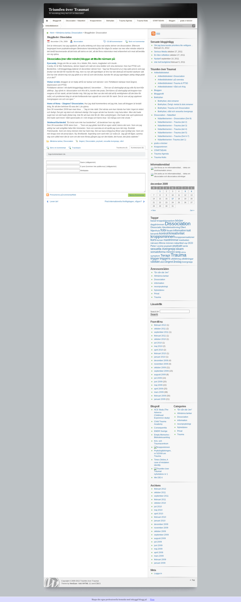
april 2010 (158, 350)
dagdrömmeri (157, 224)
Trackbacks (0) (121, 148)
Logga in (158, 573)
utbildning (176, 258)
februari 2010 (160, 353)
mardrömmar (171, 239)
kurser (160, 240)
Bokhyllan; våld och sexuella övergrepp (175, 111)
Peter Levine (157, 246)
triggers (165, 258)
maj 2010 (158, 346)
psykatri (99, 141)
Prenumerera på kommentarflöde (63, 195)
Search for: (155, 311)
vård (121, 141)
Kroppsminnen (95, 21)
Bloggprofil (57, 21)
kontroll (164, 233)
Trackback (76, 148)
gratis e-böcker (186, 21)
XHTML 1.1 (86, 583)
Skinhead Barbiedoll (56, 122)
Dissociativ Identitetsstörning (165, 227)
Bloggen (172, 21)
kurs (153, 239)
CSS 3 (97, 583)
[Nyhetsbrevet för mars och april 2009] (162, 474)
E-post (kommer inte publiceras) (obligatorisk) (98, 166)
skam (180, 249)
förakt (170, 230)
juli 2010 (158, 343)
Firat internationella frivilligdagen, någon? (123, 201)
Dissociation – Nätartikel (75, 21)
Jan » (192, 210)
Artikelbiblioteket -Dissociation (171, 76)
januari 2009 (159, 399)
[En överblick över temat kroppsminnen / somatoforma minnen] (162, 447)
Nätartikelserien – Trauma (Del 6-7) (173, 136)
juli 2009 (158, 378)
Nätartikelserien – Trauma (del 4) (172, 129)
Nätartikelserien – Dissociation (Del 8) (174, 118)
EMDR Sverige (160, 431)
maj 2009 (158, 385)
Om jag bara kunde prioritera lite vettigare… (173, 45)
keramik (155, 233)
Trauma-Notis (142, 21)
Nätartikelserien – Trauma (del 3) (172, 125)
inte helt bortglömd (162, 62)
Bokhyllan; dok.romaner (168, 101)
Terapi (165, 255)
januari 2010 (159, 357)
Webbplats (84, 170)
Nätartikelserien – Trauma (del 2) (172, 122)
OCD (190, 243)
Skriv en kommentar (137, 41)
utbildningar (187, 258)
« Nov (153, 210)
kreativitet (176, 233)
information (179, 230)
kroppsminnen (163, 236)
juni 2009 (158, 382)
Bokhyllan (110, 21)
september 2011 (161, 332)
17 (173, 199)
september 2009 (161, 371)
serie (185, 246)
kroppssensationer (184, 237)
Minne (162, 243)
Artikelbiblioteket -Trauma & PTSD (173, 83)
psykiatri (177, 245)
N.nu (152, 599)
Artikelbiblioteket (51, 26)
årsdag (177, 261)
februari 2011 (160, 336)
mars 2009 (159, 392)
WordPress (52, 582)
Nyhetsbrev (159, 290)
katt (189, 230)
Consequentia (160, 428)
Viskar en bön (53, 82)
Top (193, 580)
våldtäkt (155, 261)
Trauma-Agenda (125, 21)
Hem (47, 20)
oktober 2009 (160, 367)
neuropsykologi (161, 286)
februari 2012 (160, 325)
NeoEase (73, 583)
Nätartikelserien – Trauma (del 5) (172, 132)
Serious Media (160, 51)
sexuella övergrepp (111, 141)
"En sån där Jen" (161, 272)
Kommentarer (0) (137, 148)
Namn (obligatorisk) (88, 162)
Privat (156, 293)
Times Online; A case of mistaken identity (161, 462)
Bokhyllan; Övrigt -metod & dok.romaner (175, 104)
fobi (163, 230)
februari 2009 (160, 396)
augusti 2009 (160, 374)
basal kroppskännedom (163, 220)
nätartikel (179, 243)
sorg (178, 251)
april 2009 (158, 389)
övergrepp (187, 262)
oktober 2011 (160, 329)
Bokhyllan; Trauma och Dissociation (174, 108)
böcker (179, 220)
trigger (155, 258)
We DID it (158, 477)
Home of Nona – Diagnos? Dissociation (65, 103)
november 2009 (161, 364)
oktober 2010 (160, 339)
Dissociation (76, 33)
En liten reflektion (162, 55)
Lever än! (54, 201)
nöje (185, 243)
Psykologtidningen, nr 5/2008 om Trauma (162, 453)
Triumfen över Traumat (69, 9)
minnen (170, 243)
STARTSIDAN (158, 21)
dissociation (78, 41)
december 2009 (161, 360)
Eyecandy (51, 63)
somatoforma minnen (163, 251)
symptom (155, 255)
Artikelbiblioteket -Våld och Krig (172, 87)
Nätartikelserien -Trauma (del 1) (172, 140)
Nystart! (157, 59)
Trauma (178, 255)
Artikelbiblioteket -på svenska (171, 80)
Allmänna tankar (63, 33)
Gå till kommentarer (114, 41)
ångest (82, 141)
